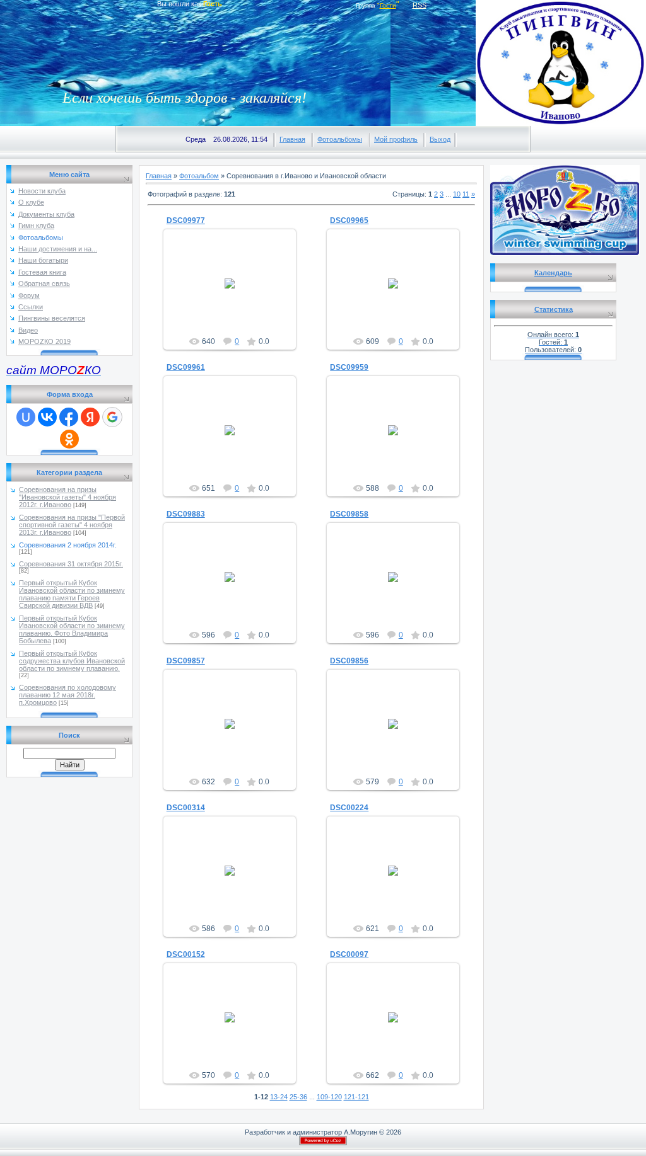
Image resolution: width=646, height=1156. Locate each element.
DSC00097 (349, 954)
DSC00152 (186, 954)
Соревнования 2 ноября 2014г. (68, 545)
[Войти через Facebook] (68, 417)
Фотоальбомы (339, 139)
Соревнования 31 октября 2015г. (71, 564)
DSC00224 (349, 807)
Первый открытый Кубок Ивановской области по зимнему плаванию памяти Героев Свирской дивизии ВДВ (72, 594)
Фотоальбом (199, 176)
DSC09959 (349, 367)
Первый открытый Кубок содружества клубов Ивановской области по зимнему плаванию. (72, 661)
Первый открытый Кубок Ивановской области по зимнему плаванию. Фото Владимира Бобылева (72, 629)
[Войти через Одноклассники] (69, 439)
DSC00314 (186, 807)
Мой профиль (396, 139)
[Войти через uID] (25, 417)
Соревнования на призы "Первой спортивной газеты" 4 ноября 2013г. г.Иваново (72, 524)
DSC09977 (186, 220)
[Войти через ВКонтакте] (47, 417)
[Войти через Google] (112, 417)
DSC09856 (349, 660)
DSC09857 (186, 660)
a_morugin (235, 293)
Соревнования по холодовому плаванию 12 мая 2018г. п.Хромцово (67, 695)
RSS (419, 5)
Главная (292, 139)
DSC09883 (186, 514)
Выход (440, 139)
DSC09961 (186, 367)
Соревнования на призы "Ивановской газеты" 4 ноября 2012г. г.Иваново (67, 497)
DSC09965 (349, 220)
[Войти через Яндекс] (90, 417)
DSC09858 (349, 514)
